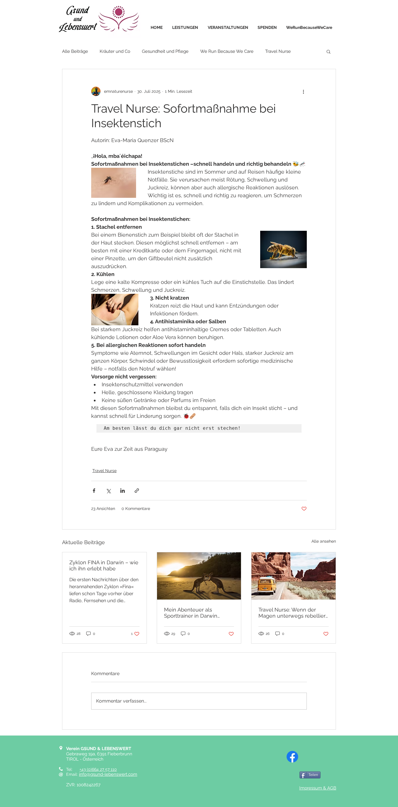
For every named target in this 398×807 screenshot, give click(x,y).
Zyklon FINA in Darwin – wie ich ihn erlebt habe (103, 565)
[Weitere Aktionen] (303, 91)
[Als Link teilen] (137, 490)
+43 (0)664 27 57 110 (98, 769)
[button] (328, 51)
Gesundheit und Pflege (165, 51)
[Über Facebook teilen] (94, 490)
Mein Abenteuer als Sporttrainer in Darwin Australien (190, 613)
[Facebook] (292, 756)
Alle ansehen (323, 541)
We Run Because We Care (226, 51)
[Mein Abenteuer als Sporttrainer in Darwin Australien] (199, 576)
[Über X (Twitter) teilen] (108, 490)
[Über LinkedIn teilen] (122, 490)
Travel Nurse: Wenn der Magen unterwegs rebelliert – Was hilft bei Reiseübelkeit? (292, 613)
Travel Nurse (278, 51)
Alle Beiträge (75, 51)
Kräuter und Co (115, 51)
